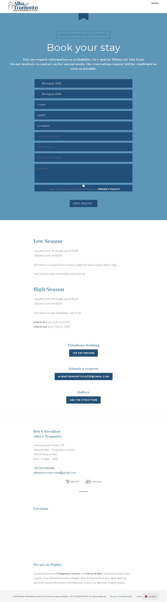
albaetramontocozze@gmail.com (54, 472)
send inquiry (82, 203)
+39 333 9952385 (44, 468)
